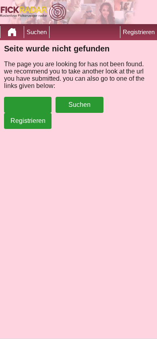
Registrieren (139, 32)
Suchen (37, 32)
